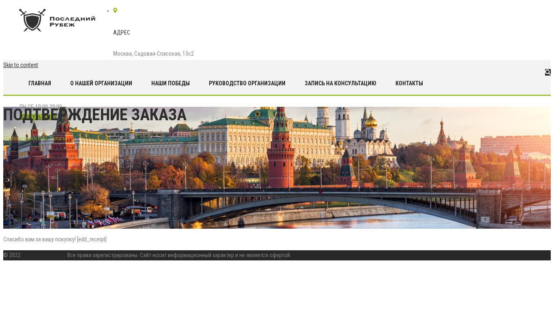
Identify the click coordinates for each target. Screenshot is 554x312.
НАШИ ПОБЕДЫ (170, 83)
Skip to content (20, 65)
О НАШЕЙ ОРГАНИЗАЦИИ (101, 83)
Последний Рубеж (43, 255)
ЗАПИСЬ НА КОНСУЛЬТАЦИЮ (340, 83)
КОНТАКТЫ (409, 83)
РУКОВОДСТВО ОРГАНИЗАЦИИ (247, 83)
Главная (39, 83)
